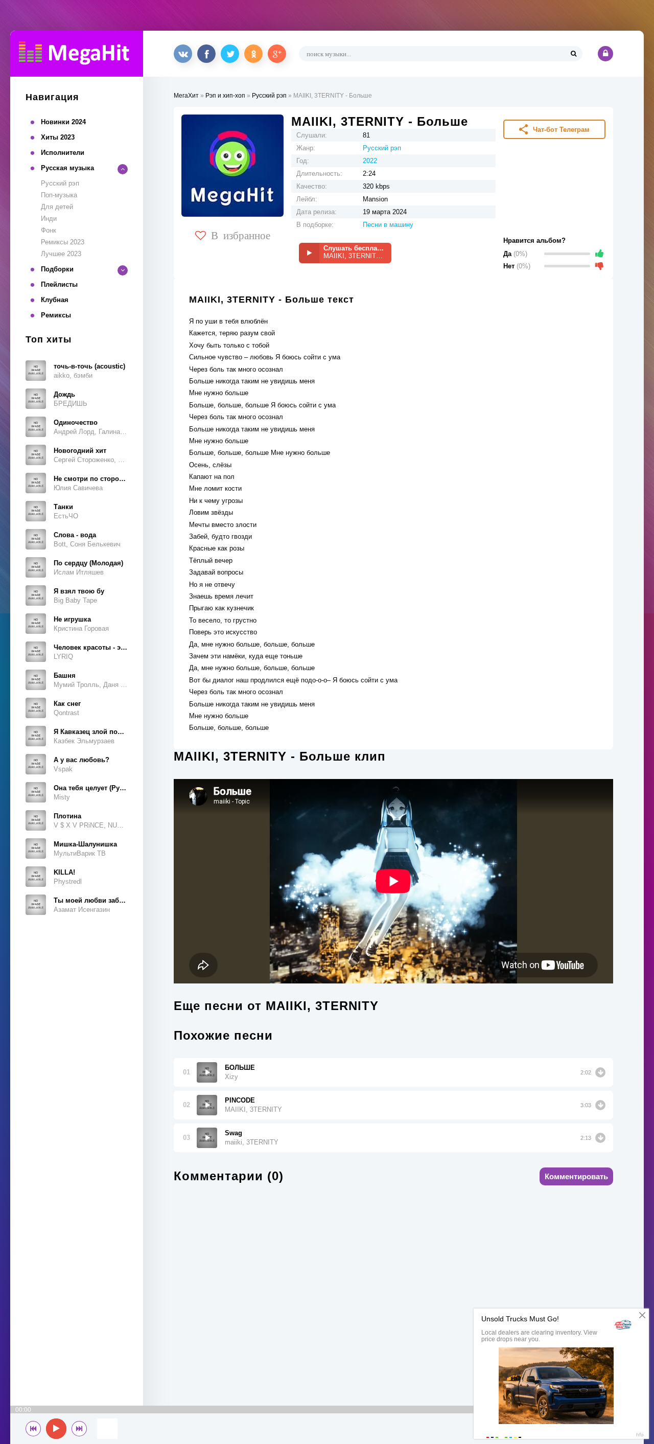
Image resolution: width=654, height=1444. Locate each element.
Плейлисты (59, 284)
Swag (233, 1133)
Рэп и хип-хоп (225, 95)
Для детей (57, 207)
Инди (49, 218)
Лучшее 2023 (61, 254)
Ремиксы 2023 (62, 242)
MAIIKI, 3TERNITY (253, 1109)
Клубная (54, 300)
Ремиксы (56, 315)
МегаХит (186, 95)
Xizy (231, 1077)
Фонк (48, 230)
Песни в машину (388, 224)
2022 (370, 161)
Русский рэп (60, 183)
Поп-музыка (59, 195)
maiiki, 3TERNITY (251, 1142)
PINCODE (240, 1100)
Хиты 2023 (58, 137)
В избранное (240, 235)
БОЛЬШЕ (240, 1067)
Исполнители (62, 152)
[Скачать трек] (600, 1072)
